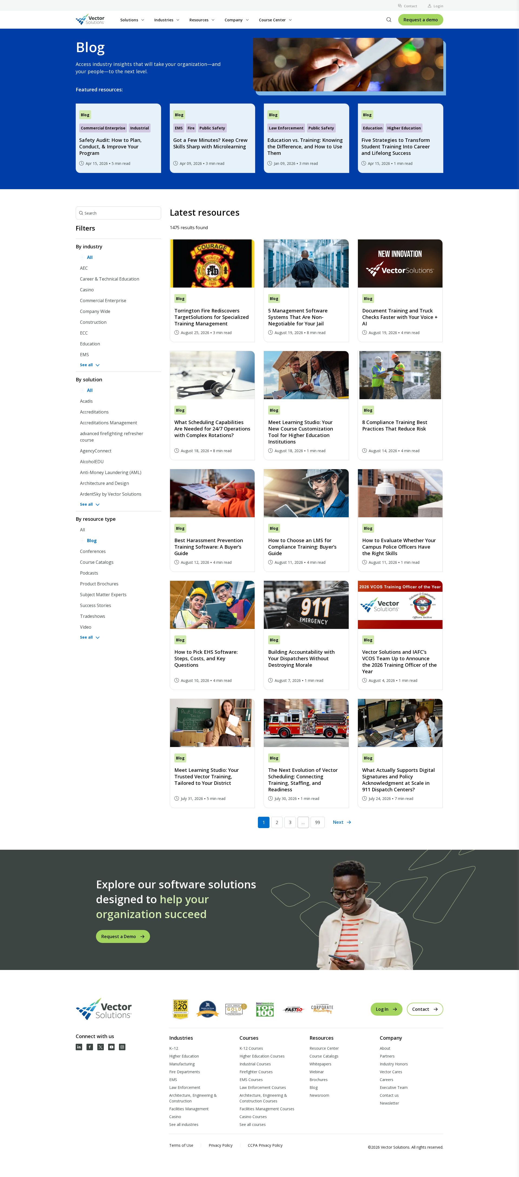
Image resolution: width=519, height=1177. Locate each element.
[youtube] (111, 1047)
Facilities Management (189, 1108)
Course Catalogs (97, 562)
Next (338, 822)
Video (85, 627)
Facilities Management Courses (266, 1108)
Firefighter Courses (256, 1071)
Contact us (389, 1095)
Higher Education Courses (262, 1056)
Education (90, 344)
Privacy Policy (220, 1145)
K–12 (173, 1048)
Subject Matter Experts (103, 595)
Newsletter (389, 1103)
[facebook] (89, 1047)
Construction (93, 322)
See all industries (183, 1124)
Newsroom (319, 1095)
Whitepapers (320, 1063)
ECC (84, 333)
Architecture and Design (104, 483)
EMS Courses (251, 1079)
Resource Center (324, 1048)
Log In (382, 1009)
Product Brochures (99, 584)
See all (86, 364)
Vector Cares (391, 1071)
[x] (100, 1047)
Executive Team (394, 1087)
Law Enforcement (184, 1087)
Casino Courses (253, 1116)
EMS (84, 355)
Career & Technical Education (109, 279)
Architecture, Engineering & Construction (193, 1098)
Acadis (86, 401)
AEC (84, 268)
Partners (387, 1056)
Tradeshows (92, 616)
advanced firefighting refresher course (111, 437)
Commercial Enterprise (103, 301)
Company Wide (95, 311)
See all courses (252, 1124)
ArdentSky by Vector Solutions (110, 494)
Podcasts (89, 573)
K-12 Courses (251, 1048)
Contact (410, 6)
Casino (87, 290)
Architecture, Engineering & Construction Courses (263, 1098)
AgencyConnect (95, 451)
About (385, 1048)
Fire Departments (184, 1071)
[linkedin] (79, 1047)
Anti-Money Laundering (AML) (110, 472)
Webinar (317, 1071)
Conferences (93, 551)
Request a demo (421, 20)
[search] (389, 20)
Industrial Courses (255, 1063)
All (90, 257)
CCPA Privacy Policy (265, 1145)
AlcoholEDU (92, 462)
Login (438, 6)
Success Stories (95, 605)
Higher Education (184, 1056)
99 (317, 822)
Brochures (319, 1079)
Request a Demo (118, 936)
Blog (92, 541)
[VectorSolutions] (95, 20)
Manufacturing (182, 1063)
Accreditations (94, 412)
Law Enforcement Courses (262, 1087)
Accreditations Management (108, 423)
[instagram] (122, 1047)
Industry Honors (394, 1063)
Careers (386, 1079)
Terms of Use (181, 1145)
